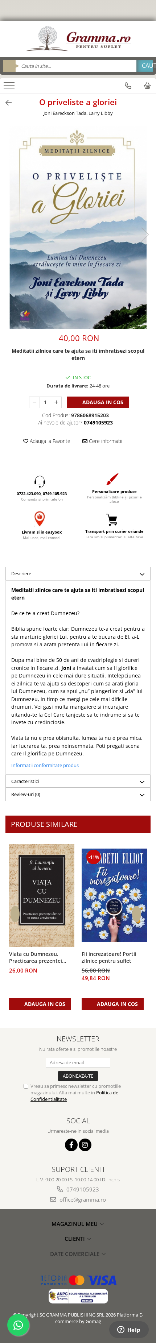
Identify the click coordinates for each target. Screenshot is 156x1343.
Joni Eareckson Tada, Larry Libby (78, 113)
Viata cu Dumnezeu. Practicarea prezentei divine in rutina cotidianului (35, 957)
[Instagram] (85, 1145)
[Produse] (10, 87)
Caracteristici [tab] (25, 781)
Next (145, 234)
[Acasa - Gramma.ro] (78, 38)
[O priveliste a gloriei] (78, 227)
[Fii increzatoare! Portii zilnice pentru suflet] (114, 895)
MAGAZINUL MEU (75, 1223)
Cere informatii (104, 441)
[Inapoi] (5, 103)
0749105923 (82, 1189)
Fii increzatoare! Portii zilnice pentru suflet (109, 957)
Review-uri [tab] (25, 794)
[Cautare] (144, 66)
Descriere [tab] (21, 573)
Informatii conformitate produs (45, 765)
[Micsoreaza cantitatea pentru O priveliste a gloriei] (34, 402)
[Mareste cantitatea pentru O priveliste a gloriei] (56, 402)
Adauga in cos (102, 402)
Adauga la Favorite (49, 441)
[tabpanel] (78, 227)
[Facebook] (71, 1145)
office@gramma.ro (82, 1199)
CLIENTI (75, 1238)
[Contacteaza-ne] (128, 85)
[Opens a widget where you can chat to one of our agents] (129, 1330)
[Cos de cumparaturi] (147, 85)
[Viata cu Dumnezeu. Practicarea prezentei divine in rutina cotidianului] (41, 895)
